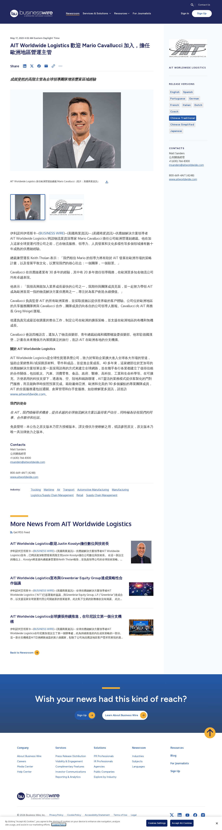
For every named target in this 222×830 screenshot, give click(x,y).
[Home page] (31, 13)
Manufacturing (120, 489)
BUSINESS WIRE (51, 233)
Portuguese (177, 98)
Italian (187, 105)
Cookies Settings (157, 823)
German (194, 98)
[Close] (217, 823)
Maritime (49, 489)
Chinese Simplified (182, 124)
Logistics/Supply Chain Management (52, 495)
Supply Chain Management (101, 495)
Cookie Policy (59, 824)
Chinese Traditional (182, 118)
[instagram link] (203, 815)
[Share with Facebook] (39, 66)
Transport (68, 489)
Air (58, 489)
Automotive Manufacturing (93, 489)
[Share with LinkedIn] (24, 66)
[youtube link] (187, 815)
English (174, 92)
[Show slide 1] (27, 207)
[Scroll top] (209, 732)
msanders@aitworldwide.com (27, 462)
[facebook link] (195, 815)
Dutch (198, 105)
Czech (174, 111)
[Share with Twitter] (31, 66)
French (174, 105)
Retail (80, 495)
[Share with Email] (46, 66)
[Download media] (107, 182)
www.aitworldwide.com (27, 394)
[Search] (192, 4)
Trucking (36, 489)
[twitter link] (172, 815)
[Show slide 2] (66, 207)
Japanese (176, 131)
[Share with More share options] (60, 66)
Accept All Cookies (182, 823)
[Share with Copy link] (53, 66)
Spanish (188, 92)
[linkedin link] (180, 815)
